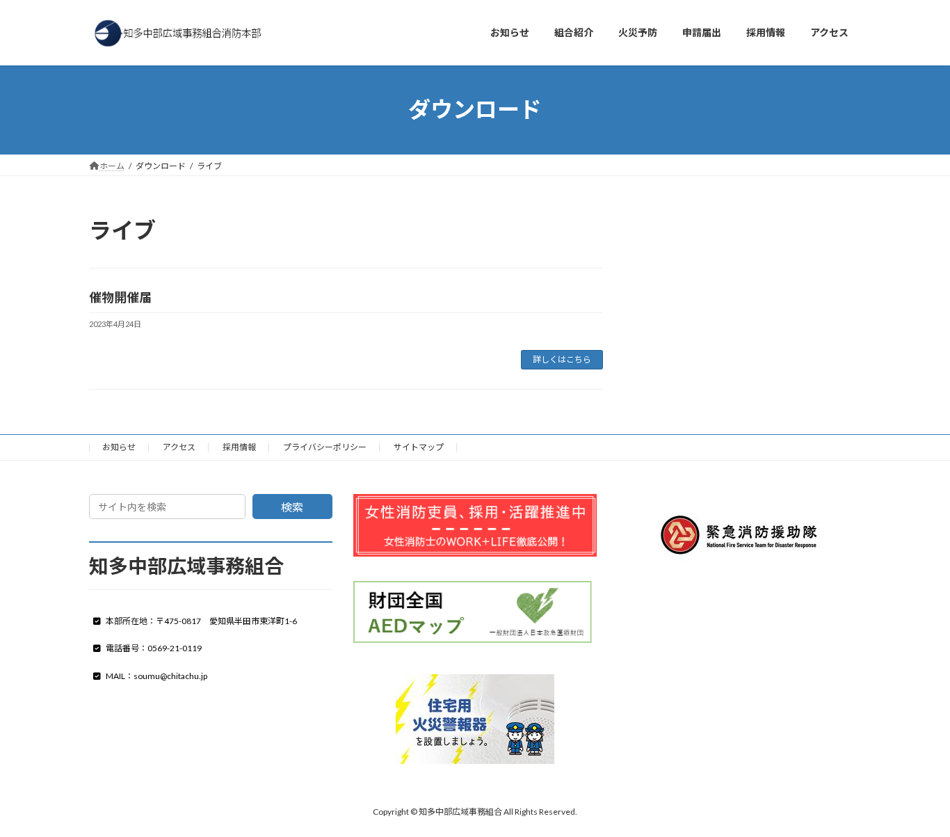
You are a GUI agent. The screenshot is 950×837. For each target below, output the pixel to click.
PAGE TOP (914, 799)
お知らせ (119, 447)
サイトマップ (419, 447)
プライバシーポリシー (325, 447)
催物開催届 (120, 297)
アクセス (179, 447)
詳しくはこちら (562, 359)
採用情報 (239, 447)
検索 (292, 506)
